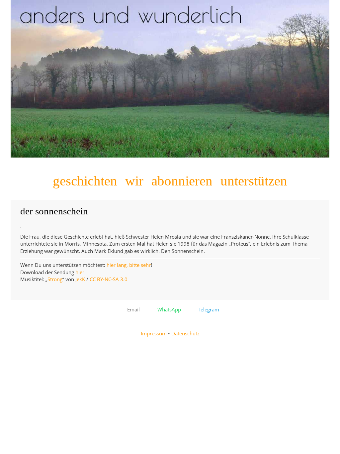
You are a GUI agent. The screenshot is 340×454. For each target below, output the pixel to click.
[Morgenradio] (170, 156)
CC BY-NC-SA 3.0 (109, 279)
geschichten (85, 180)
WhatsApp (167, 309)
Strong (54, 279)
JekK (80, 279)
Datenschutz (185, 333)
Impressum (154, 333)
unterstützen (253, 180)
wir (134, 180)
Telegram (207, 309)
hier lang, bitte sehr (129, 265)
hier (79, 272)
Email (131, 309)
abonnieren (181, 180)
